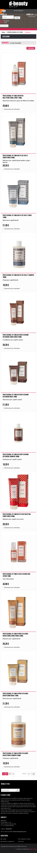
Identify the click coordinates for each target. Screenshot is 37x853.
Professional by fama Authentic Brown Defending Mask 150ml (15, 396)
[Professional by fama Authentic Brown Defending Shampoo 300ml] (18, 433)
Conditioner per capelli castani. (13, 340)
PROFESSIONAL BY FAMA (15, 32)
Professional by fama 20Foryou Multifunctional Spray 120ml (13, 97)
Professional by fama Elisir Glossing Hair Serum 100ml (16, 575)
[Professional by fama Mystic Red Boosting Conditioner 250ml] (18, 492)
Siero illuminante (8, 579)
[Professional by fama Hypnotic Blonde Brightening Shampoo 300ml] (18, 732)
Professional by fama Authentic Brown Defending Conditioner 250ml (15, 336)
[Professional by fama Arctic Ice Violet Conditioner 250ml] (18, 134)
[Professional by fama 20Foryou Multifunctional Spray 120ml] (18, 74)
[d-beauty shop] (18, 3)
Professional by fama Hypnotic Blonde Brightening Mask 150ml (15, 695)
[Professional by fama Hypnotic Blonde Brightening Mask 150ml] (18, 672)
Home (3, 32)
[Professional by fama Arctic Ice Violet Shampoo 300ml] (18, 253)
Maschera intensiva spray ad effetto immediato (18, 101)
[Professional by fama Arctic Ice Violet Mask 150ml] (18, 194)
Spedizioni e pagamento (8, 841)
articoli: (24, 773)
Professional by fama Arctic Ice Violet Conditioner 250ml (15, 157)
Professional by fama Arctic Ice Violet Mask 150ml (17, 216)
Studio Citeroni (32, 849)
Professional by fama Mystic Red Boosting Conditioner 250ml (17, 515)
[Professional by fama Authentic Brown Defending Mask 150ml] (18, 373)
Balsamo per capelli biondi (11, 639)
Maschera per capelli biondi (12, 698)
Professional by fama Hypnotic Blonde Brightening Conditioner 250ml (15, 635)
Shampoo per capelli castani (12, 459)
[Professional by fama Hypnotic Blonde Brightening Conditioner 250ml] (18, 612)
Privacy (22, 841)
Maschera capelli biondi (10, 220)
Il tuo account (31, 16)
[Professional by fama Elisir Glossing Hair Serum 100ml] (18, 552)
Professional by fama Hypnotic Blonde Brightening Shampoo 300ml (15, 754)
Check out (4, 25)
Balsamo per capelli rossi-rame (13, 519)
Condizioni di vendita (25, 839)
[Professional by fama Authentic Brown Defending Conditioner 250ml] (18, 313)
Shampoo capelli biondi (10, 280)
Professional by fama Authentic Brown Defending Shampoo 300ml (15, 455)
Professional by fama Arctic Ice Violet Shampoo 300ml (18, 276)
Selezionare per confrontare (12, 109)
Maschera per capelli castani (12, 399)
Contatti (4, 839)
